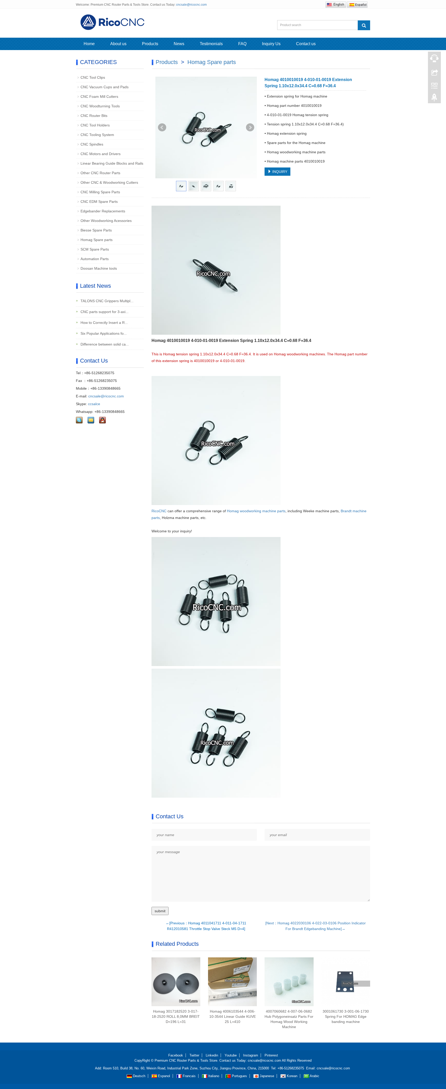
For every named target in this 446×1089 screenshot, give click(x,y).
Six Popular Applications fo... (103, 333)
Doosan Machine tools (99, 268)
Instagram (250, 1055)
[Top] (434, 98)
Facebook (175, 1055)
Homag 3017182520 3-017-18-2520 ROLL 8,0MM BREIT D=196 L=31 (176, 1016)
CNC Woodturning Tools (100, 106)
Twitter (194, 1055)
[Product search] (364, 25)
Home (89, 44)
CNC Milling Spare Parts (100, 192)
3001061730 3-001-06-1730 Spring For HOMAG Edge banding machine (346, 1016)
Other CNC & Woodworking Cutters (109, 182)
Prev (162, 127)
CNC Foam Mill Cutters (99, 96)
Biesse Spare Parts (96, 230)
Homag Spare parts (211, 62)
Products (150, 44)
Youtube (231, 1055)
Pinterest (271, 1055)
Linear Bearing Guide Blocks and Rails (112, 163)
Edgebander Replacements (103, 211)
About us (118, 44)
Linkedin (212, 1055)
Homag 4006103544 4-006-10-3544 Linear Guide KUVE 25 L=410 (232, 1016)
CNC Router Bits (94, 116)
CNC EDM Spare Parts (99, 201)
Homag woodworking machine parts (255, 511)
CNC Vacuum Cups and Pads (105, 87)
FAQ (242, 44)
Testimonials (211, 44)
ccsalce (94, 404)
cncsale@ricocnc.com (191, 4)
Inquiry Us (271, 44)
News (179, 44)
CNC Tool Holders (95, 125)
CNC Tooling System (97, 135)
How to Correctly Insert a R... (103, 323)
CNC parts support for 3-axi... (104, 312)
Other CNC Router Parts (100, 173)
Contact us (306, 44)
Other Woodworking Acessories (106, 221)
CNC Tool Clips (93, 77)
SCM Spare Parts (95, 249)
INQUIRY (279, 172)
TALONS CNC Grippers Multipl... (106, 301)
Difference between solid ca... (104, 344)
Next (250, 127)
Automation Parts (95, 259)
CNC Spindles (92, 144)
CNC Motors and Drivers (101, 154)
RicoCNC (159, 511)
